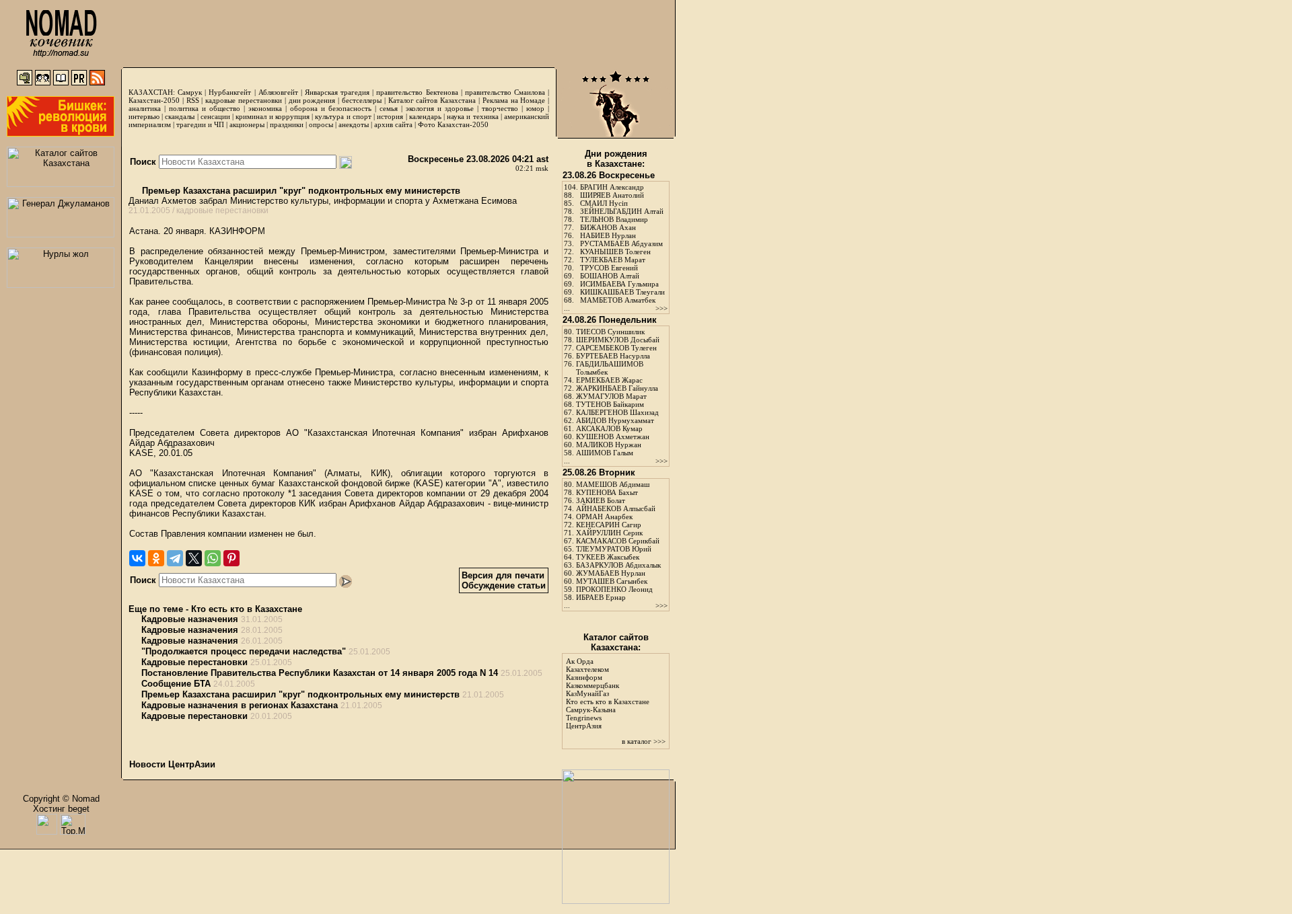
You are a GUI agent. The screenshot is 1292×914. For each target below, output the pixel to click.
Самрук (190, 92)
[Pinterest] (231, 558)
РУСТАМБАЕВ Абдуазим (621, 243)
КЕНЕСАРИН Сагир (608, 525)
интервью (144, 116)
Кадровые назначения (189, 619)
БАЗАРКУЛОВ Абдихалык (618, 565)
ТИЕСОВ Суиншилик (610, 332)
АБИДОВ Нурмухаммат (615, 420)
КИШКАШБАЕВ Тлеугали (622, 292)
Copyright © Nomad (61, 799)
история (390, 116)
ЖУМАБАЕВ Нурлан (610, 573)
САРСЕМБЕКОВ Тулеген (616, 348)
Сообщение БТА (176, 684)
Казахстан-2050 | (157, 100)
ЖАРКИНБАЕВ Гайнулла (617, 388)
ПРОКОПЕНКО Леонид (614, 589)
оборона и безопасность (330, 108)
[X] (194, 558)
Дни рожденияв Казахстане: (616, 159)
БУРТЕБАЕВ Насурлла (613, 356)
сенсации (215, 116)
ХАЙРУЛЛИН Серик (609, 533)
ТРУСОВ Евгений (609, 268)
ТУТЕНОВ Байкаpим (610, 404)
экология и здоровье (440, 108)
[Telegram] (175, 558)
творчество (500, 108)
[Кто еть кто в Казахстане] (616, 901)
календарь (425, 116)
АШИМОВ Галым (604, 453)
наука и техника (472, 116)
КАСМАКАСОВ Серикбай (617, 541)
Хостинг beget (61, 809)
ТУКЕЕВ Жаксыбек (607, 557)
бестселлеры (362, 100)
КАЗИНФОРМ (237, 231)
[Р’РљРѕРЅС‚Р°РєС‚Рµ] (137, 558)
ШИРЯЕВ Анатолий (612, 195)
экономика (265, 108)
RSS (192, 100)
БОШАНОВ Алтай (609, 276)
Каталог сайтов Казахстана (432, 100)
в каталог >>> (644, 741)
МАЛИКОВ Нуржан (608, 445)
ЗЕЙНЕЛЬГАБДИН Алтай (621, 211)
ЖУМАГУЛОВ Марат (611, 396)
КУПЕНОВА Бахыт (607, 492)
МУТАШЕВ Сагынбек (611, 581)
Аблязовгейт (278, 92)
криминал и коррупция (272, 116)
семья (389, 108)
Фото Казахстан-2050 (453, 124)
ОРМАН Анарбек (604, 516)
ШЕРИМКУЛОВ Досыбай (617, 340)
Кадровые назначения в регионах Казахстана (239, 705)
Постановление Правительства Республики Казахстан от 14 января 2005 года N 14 (319, 673)
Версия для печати (503, 575)
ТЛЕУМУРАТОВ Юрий (613, 549)
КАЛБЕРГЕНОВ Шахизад (617, 412)
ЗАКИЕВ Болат (600, 500)
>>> (661, 308)
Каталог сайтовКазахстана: (616, 642)
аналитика (145, 108)
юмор (535, 108)
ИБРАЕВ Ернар (601, 597)
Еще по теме (156, 609)
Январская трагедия (337, 92)
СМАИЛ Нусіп (604, 203)
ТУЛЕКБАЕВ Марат (612, 260)
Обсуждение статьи (504, 585)
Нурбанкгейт (230, 92)
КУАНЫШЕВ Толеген (615, 251)
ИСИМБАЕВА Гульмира (619, 284)
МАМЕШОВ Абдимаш (612, 484)
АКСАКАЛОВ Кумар (609, 428)
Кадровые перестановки (194, 662)
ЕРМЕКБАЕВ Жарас (609, 380)
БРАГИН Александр (612, 187)
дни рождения (312, 100)
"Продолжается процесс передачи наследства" (243, 651)
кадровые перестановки (243, 100)
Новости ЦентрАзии (172, 764)
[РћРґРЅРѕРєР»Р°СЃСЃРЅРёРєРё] (156, 558)
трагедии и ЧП (200, 124)
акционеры (246, 124)
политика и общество (204, 108)
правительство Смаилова (505, 92)
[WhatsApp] (213, 558)
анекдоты (353, 124)
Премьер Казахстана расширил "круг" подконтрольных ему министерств (299, 191)
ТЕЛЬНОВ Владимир (614, 219)
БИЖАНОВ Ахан (608, 227)
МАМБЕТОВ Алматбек (617, 300)
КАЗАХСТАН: (152, 92)
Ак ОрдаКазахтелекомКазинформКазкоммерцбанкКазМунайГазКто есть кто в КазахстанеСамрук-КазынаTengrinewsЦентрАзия (607, 693)
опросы (321, 124)
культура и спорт (343, 116)
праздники (286, 124)
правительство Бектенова (417, 92)
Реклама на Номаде (514, 100)
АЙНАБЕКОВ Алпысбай (615, 508)
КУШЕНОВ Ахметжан (612, 436)
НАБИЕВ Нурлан (608, 235)
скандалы (179, 116)
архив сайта (393, 124)
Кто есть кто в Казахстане (246, 609)
